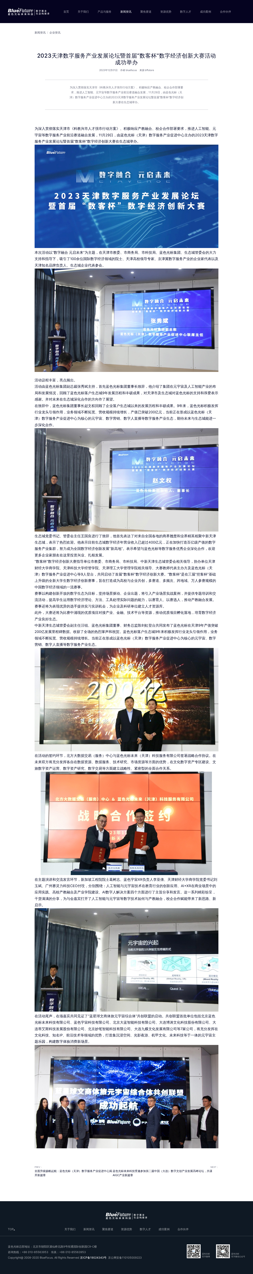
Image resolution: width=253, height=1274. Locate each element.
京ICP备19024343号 (93, 1257)
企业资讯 (54, 32)
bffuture (149, 70)
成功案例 (205, 11)
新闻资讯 (125, 11)
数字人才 (185, 11)
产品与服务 (104, 11)
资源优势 (165, 11)
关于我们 (83, 11)
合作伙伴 (225, 11)
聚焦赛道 (145, 11)
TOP (11, 1229)
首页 (66, 11)
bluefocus (131, 70)
